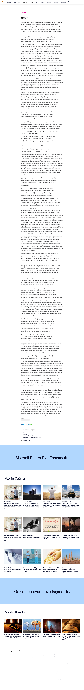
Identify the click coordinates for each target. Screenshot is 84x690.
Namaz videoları (22, 661)
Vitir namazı (45, 663)
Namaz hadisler (10, 659)
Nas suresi (33, 673)
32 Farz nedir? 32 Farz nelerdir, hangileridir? (32, 438)
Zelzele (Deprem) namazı (59, 679)
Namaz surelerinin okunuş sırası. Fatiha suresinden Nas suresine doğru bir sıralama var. (12, 506)
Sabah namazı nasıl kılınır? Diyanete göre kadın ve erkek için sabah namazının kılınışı (70, 537)
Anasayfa (9, 2)
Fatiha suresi (33, 653)
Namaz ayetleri (10, 661)
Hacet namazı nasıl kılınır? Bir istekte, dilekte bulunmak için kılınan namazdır (51, 636)
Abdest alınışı (9, 653)
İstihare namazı (57, 657)
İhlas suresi (33, 669)
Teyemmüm (9, 657)
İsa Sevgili (26, 17)
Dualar (44, 533)
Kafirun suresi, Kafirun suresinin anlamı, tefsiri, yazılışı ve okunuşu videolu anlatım (70, 570)
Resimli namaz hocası (23, 655)
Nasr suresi (33, 665)
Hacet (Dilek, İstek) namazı (59, 669)
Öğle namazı (45, 655)
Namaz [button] (31, 2)
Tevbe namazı (56, 667)
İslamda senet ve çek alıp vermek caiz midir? (32, 437)
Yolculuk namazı (57, 675)
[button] (9, 2)
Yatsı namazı (45, 661)
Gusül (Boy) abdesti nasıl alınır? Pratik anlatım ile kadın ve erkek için (12, 569)
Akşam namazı (45, 659)
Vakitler (42, 2)
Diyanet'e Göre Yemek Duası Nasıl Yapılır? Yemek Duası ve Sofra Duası (51, 537)
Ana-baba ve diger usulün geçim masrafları (31, 435)
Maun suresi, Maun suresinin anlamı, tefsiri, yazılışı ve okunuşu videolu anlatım (51, 569)
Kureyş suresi (33, 657)
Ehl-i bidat (25, 434)
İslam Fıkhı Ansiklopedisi (26, 8)
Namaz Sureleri (7, 501)
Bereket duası (9, 669)
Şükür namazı (56, 653)
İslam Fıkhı (55, 2)
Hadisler (37, 2)
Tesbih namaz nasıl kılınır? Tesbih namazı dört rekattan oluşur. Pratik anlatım (31, 636)
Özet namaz (21, 657)
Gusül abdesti (9, 655)
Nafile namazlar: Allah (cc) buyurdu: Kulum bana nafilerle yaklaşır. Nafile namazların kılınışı (71, 637)
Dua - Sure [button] (25, 2)
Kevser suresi (33, 661)
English (67, 659)
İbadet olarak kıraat (26, 440)
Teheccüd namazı (57, 661)
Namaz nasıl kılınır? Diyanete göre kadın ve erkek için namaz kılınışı (32, 569)
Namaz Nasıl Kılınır (27, 501)
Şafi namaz (21, 659)
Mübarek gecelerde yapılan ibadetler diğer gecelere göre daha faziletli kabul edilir (12, 636)
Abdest (14, 2)
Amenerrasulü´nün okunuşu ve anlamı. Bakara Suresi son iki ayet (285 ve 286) (52, 505)
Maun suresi (33, 659)
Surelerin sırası (10, 663)
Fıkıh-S (22, 418)
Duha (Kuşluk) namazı (58, 663)
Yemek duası (9, 671)
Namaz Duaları (26, 533)
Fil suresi (32, 655)
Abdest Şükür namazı (58, 671)
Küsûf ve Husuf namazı (58, 677)
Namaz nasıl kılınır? (22, 653)
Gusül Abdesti (7, 566)
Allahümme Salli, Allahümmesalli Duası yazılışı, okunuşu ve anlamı (32, 537)
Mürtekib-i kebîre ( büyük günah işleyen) (31, 442)
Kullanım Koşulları (57, 688)
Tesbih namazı (57, 659)
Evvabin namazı (57, 665)
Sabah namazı (45, 653)
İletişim (67, 663)
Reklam (67, 661)
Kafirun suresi (33, 663)
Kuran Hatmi (63, 2)
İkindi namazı (45, 657)
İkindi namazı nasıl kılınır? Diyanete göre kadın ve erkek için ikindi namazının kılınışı (31, 505)
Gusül (19, 2)
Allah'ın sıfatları (10, 665)
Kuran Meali (48, 2)
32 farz (8, 667)
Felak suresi (33, 671)
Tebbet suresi (33, 667)
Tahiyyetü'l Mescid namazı (59, 673)
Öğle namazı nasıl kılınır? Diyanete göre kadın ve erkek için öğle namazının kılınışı (70, 505)
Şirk (23, 432)
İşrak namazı (56, 655)
